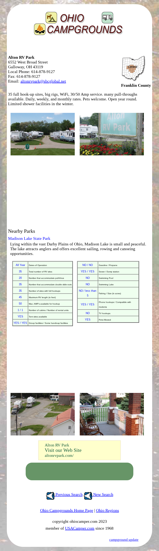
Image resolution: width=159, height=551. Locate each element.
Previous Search (68, 494)
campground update (124, 540)
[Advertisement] (56, 46)
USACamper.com (79, 528)
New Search (102, 494)
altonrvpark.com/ (59, 455)
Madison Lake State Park (29, 238)
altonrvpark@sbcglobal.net (43, 81)
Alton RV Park (57, 445)
